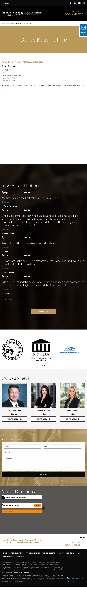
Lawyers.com (14, 575)
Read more (6, 202)
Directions (11, 23)
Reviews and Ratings (66, 556)
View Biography (14, 422)
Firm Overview (16, 556)
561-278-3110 (75, 14)
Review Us (43, 311)
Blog (79, 556)
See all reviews (8, 299)
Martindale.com (24, 575)
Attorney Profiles (33, 556)
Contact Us (7, 559)
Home (4, 23)
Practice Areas (49, 556)
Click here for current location (16, 500)
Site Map (58, 571)
